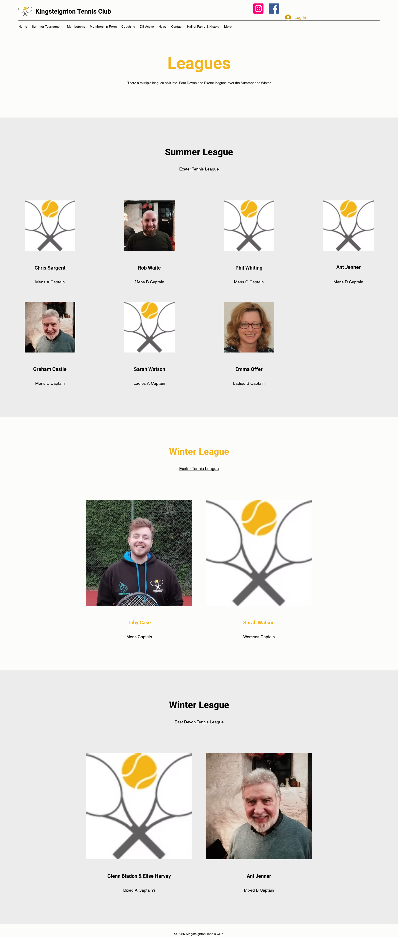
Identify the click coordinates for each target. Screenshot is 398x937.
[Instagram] (258, 8)
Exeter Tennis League (199, 169)
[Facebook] (274, 8)
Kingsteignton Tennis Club (73, 11)
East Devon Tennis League (199, 722)
